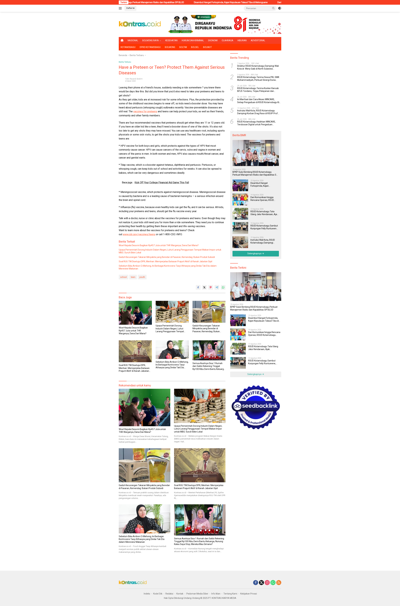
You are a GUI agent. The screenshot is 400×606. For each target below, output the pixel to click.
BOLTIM (183, 47)
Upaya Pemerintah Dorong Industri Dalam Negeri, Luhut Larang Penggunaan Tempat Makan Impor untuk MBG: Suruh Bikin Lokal (170, 251)
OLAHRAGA (227, 40)
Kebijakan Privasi (248, 593)
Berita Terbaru (125, 62)
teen (133, 277)
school (123, 277)
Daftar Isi (130, 8)
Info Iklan (215, 593)
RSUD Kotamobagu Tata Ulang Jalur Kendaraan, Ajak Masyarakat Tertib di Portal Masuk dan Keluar (264, 213)
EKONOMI (213, 40)
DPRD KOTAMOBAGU (150, 47)
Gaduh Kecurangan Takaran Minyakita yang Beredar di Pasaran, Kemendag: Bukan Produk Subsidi (167, 257)
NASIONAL (133, 40)
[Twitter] (261, 583)
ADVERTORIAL (258, 40)
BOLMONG (170, 47)
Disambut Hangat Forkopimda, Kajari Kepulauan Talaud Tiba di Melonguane (196, 2)
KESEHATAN (171, 40)
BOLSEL (195, 47)
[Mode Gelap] (279, 8)
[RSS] (278, 583)
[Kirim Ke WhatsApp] (223, 287)
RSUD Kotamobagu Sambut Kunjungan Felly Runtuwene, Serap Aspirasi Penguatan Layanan (264, 227)
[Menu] (121, 8)
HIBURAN (242, 40)
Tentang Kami (230, 593)
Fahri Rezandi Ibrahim (133, 79)
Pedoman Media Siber (197, 593)
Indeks (147, 593)
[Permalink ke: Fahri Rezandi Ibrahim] (121, 80)
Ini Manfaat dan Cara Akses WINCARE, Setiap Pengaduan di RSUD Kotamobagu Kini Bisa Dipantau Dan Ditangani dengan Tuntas (259, 101)
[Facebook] (255, 583)
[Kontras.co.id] (140, 24)
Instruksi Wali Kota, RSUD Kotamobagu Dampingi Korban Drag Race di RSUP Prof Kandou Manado (257, 112)
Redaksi (169, 593)
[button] (273, 8)
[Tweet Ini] (204, 287)
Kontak (179, 593)
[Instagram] (267, 583)
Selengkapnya (254, 253)
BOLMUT (207, 47)
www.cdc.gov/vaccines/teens (139, 234)
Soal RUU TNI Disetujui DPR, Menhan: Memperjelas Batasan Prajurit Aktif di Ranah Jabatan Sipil (165, 261)
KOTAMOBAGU (128, 47)
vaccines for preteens (145, 111)
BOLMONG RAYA (150, 40)
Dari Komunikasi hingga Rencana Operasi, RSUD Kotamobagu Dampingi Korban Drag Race (262, 198)
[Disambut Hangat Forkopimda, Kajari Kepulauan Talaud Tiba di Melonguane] (240, 185)
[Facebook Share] (198, 287)
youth (142, 277)
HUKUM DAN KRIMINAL (193, 40)
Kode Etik (157, 593)
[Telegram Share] (217, 287)
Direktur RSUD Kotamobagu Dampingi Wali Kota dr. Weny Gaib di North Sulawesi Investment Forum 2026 (258, 67)
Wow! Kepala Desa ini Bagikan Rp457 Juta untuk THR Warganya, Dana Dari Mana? (159, 245)
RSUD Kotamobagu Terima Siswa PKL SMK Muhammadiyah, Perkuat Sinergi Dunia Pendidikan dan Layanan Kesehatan (258, 78)
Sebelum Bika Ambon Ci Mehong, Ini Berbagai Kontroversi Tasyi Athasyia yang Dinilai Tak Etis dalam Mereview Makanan (168, 267)
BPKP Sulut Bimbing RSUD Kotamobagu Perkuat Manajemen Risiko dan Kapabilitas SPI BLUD (255, 173)
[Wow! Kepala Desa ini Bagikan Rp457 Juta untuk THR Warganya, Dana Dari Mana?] (135, 313)
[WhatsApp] (272, 583)
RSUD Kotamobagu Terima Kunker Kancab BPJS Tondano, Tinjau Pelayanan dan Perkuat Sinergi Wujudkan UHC (258, 89)
